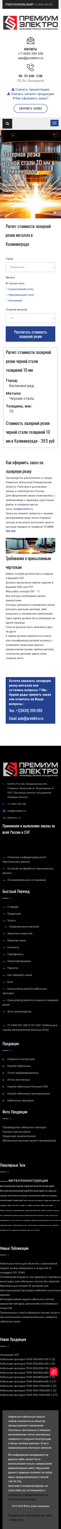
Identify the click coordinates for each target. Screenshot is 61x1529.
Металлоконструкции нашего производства (29, 1140)
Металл (10, 277)
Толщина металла (16, 309)
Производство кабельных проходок (24, 1127)
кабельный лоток (6, 1210)
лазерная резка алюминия (18, 1230)
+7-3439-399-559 (43, 4)
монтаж (37, 1230)
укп (22, 1220)
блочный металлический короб (14, 1191)
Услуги (11, 920)
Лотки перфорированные (23, 1072)
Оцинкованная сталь (21, 289)
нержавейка (26, 1220)
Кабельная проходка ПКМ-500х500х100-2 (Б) (27, 1363)
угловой (55, 1220)
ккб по (12, 1220)
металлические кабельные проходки (42, 1196)
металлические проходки (18, 1196)
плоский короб (5, 1200)
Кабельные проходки (20, 1100)
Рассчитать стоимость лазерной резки (30, 334)
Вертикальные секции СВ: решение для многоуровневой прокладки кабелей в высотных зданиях (30, 1290)
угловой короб (17, 1200)
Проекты (12, 968)
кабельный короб (46, 1205)
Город (9, 258)
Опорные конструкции (21, 1059)
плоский (51, 1215)
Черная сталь (16, 283)
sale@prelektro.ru (30, 58)
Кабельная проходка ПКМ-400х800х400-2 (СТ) (28, 1381)
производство (4, 1181)
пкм (25, 1200)
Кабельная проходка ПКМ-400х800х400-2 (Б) (27, 1377)
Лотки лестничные (18, 1079)
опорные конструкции (35, 1200)
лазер (28, 1230)
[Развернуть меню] (54, 123)
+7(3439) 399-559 (29, 710)
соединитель (55, 1225)
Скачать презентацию (32, 89)
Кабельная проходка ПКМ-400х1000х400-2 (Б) (28, 1390)
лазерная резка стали (45, 1225)
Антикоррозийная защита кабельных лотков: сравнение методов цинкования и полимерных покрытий (29, 1304)
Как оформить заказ (19, 975)
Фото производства (19, 1011)
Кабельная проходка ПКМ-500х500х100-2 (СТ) (28, 1368)
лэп (32, 1230)
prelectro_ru (13, 817)
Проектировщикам (19, 961)
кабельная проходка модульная (40, 1220)
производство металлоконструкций (13, 1215)
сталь (51, 1220)
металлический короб (44, 1186)
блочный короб (37, 1191)
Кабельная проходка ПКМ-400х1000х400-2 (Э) (28, 1386)
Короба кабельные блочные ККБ (27, 1086)
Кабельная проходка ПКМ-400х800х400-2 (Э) (27, 1372)
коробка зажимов (33, 1205)
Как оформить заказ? (31, 98)
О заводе (12, 906)
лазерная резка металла (31, 1215)
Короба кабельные (19, 1066)
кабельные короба (46, 1210)
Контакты (13, 947)
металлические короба (11, 1186)
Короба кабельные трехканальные (28, 1093)
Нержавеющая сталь (21, 294)
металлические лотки (33, 1210)
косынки (17, 1220)
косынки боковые (33, 1225)
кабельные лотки (13, 1205)
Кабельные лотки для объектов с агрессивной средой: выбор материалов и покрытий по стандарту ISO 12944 (28, 1268)
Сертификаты (15, 954)
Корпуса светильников (16, 1131)
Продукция (14, 913)
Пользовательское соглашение (26, 880)
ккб (46, 1191)
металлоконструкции (28, 1180)
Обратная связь (16, 940)
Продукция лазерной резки (19, 1136)
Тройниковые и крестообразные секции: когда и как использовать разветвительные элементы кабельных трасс (30, 1317)
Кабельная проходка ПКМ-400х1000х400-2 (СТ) (29, 1394)
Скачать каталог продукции (32, 94)
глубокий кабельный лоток (19, 1225)
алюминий (3, 1230)
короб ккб (28, 1186)
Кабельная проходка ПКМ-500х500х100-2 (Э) (27, 1359)
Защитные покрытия (19, 933)
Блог (10, 981)
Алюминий (15, 300)
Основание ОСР (9, 1354)
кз (26, 1205)
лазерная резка (18, 1210)
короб (22, 1205)
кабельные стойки (43, 1215)
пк (34, 1230)
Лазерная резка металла (24, 926)
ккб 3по (8, 1230)
